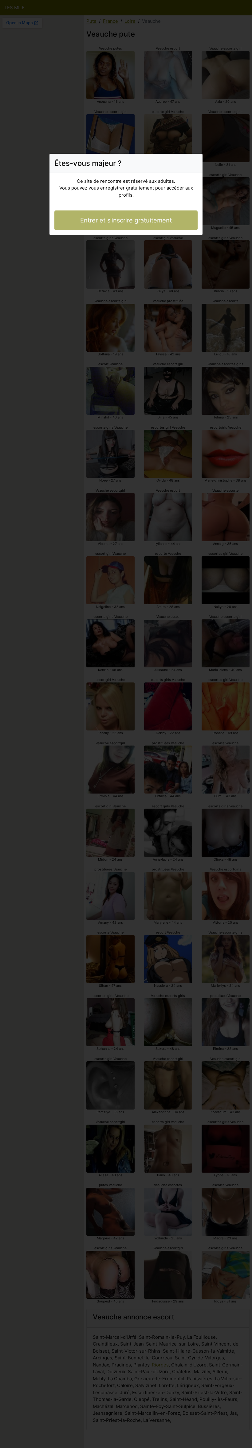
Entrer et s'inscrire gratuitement (126, 220)
